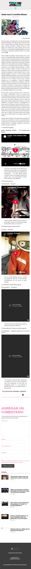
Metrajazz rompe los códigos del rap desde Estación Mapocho (20, 529)
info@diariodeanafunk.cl (15, 558)
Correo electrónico (6, 446)
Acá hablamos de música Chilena (15, 552)
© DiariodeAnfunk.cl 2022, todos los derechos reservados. (15, 564)
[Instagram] (12, 560)
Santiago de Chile (15, 557)
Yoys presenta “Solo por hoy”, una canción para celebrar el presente (19, 477)
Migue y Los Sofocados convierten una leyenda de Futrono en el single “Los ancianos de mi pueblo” (19, 491)
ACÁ (7, 52)
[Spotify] (17, 560)
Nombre (3, 439)
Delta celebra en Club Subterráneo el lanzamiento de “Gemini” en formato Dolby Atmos (19, 504)
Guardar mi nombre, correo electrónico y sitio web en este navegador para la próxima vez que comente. (15, 461)
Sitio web (3, 452)
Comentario (4, 420)
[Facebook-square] (15, 560)
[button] (15, 8)
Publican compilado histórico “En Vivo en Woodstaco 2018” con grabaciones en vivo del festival (19, 517)
